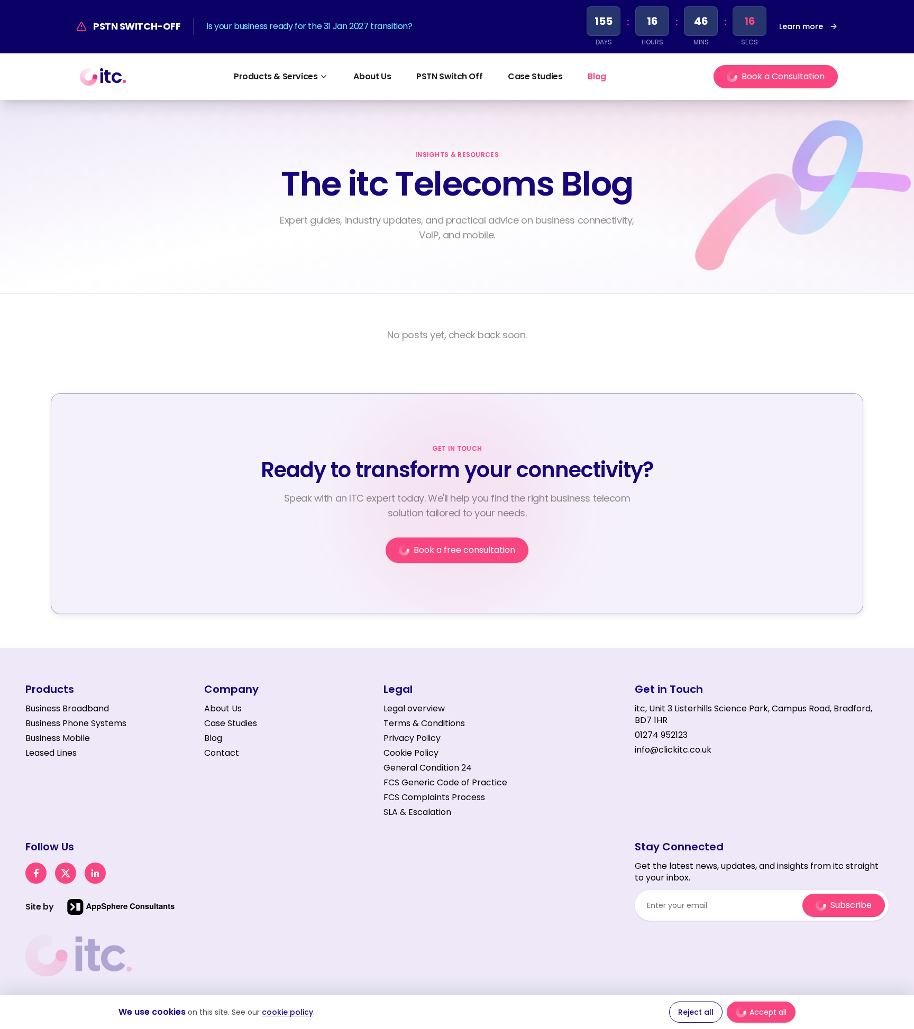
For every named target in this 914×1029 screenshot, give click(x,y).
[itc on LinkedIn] (95, 873)
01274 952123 (661, 735)
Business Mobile (57, 738)
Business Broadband (67, 708)
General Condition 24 (427, 768)
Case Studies (535, 76)
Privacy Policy (412, 738)
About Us (372, 76)
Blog (597, 76)
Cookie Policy (410, 753)
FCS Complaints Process (434, 797)
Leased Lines (51, 753)
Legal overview (414, 708)
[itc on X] (65, 873)
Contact (221, 753)
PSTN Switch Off (449, 76)
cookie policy (287, 1012)
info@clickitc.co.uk (673, 750)
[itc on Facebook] (36, 873)
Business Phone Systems (75, 723)
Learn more (801, 27)
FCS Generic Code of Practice (445, 782)
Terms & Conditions (424, 723)
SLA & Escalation (417, 812)
